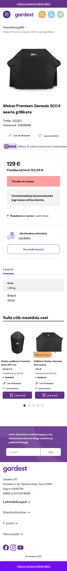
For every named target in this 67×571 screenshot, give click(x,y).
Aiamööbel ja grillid (13, 27)
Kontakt (7, 541)
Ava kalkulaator (33, 249)
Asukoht (8, 519)
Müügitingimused (13, 530)
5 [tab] (42, 405)
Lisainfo (8, 269)
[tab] (10, 269)
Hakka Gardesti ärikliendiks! (33, 4)
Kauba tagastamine (14, 535)
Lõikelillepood (11, 524)
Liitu (50, 452)
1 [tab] (24, 405)
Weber (17, 120)
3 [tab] (33, 405)
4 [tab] (38, 405)
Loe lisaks (25, 238)
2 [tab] (29, 405)
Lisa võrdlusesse (21, 135)
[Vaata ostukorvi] (60, 14)
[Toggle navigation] (6, 14)
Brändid (7, 560)
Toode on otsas (22, 181)
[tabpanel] (17, 365)
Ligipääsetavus (12, 555)
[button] (17, 395)
